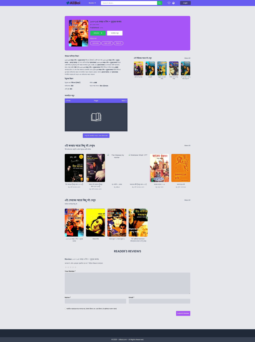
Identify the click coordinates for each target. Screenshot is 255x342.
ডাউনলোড (96, 33)
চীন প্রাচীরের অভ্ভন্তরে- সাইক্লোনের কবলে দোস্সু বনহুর (138, 240)
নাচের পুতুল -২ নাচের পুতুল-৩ (117, 239)
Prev (69, 100)
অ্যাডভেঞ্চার (95, 43)
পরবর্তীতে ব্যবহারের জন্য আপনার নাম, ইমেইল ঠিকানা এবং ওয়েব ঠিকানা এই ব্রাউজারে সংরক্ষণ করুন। (91, 309)
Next (124, 100)
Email (131, 297)
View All (187, 58)
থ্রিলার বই (118, 43)
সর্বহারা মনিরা (95, 239)
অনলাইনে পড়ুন (115, 33)
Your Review (70, 271)
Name (68, 297)
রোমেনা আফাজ (95, 25)
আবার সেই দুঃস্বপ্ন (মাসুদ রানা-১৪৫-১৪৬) (95, 186)
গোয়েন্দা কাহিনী (107, 43)
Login (185, 3)
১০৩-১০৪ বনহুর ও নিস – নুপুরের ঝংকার (74, 240)
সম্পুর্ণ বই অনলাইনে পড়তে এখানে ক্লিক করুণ (96, 135)
